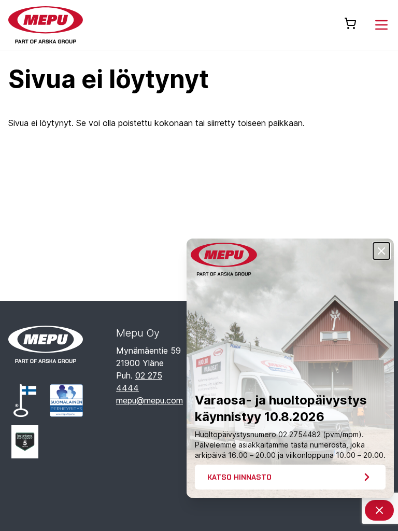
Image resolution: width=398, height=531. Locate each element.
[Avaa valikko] (381, 25)
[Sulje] (381, 251)
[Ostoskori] (350, 23)
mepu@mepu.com (149, 400)
